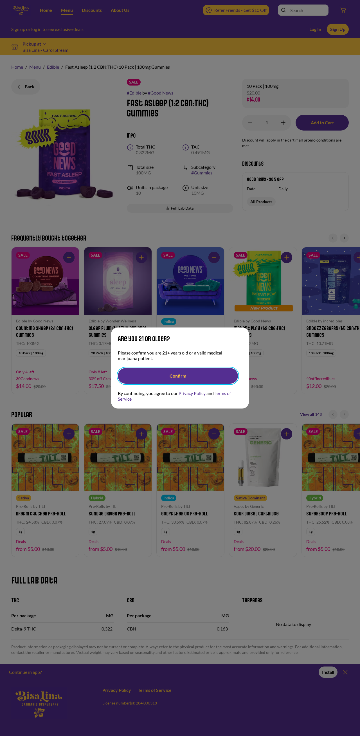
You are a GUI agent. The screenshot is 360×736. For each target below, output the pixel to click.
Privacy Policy (192, 393)
